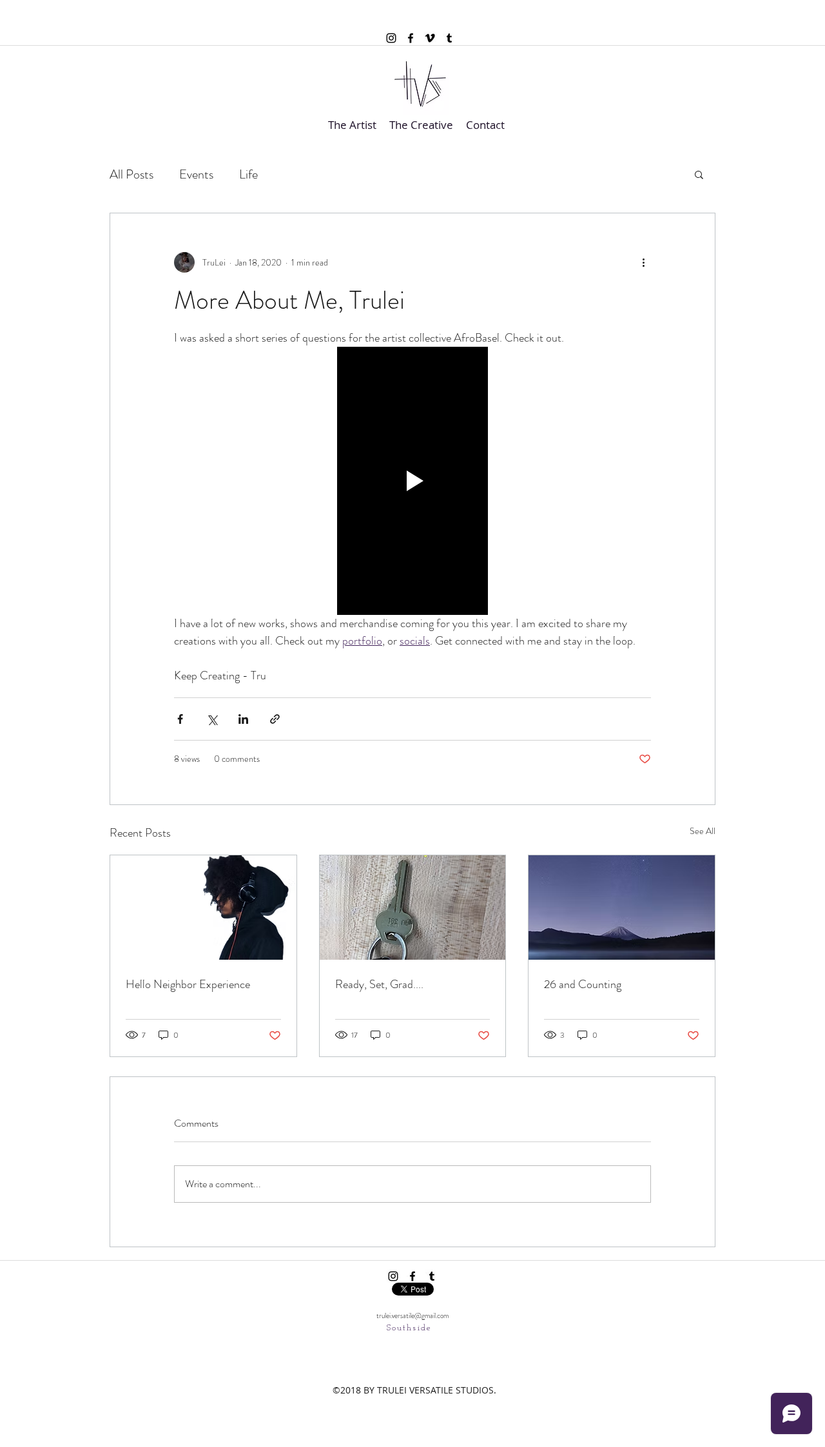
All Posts (131, 174)
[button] (699, 174)
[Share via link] (275, 719)
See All (702, 830)
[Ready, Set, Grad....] (413, 907)
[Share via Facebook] (180, 719)
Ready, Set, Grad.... (379, 984)
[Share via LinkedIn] (243, 719)
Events (196, 174)
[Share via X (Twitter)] (212, 719)
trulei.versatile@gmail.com (412, 1315)
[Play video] (412, 481)
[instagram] (391, 38)
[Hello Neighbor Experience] (203, 907)
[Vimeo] (429, 38)
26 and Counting (582, 984)
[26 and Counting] (622, 907)
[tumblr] (449, 38)
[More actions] (643, 262)
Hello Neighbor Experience (188, 984)
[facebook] (410, 38)
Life (248, 174)
